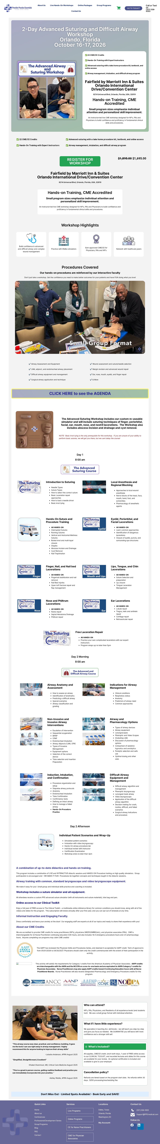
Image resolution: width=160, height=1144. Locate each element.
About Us (42, 5)
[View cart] (118, 8)
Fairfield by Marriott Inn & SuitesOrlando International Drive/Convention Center (114, 85)
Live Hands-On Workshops (61, 5)
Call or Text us (151, 6)
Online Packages (85, 5)
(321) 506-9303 (150, 10)
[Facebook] (133, 1127)
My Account (104, 1122)
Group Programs (104, 5)
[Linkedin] (140, 1127)
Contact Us (76, 11)
